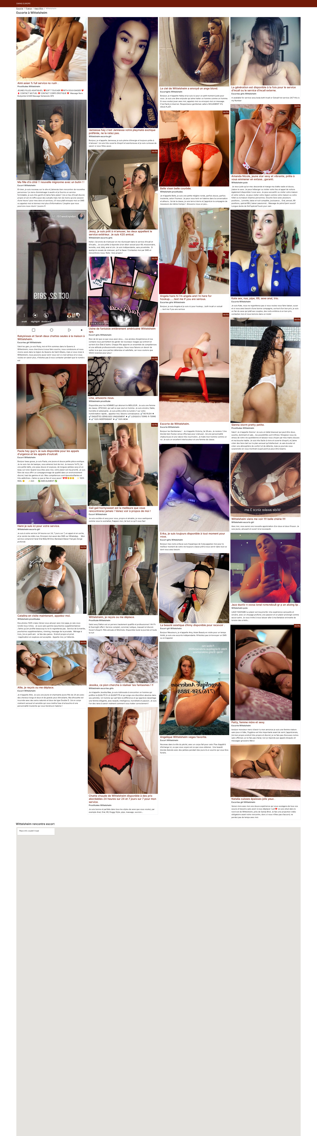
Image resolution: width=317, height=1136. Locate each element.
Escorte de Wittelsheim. (175, 423)
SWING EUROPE (23, 3)
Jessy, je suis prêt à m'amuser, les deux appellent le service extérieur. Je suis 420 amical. (120, 233)
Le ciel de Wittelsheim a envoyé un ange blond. (189, 88)
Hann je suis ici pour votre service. (38, 526)
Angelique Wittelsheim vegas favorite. (183, 737)
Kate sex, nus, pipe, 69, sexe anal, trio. (255, 298)
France (29, 8)
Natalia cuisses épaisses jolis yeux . (253, 798)
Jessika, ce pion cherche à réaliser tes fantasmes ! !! (121, 685)
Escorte (19, 8)
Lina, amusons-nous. (101, 397)
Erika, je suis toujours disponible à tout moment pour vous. (192, 535)
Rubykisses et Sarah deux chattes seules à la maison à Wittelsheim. (51, 337)
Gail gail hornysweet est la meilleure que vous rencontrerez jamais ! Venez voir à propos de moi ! (120, 509)
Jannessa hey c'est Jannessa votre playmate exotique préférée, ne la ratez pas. (122, 131)
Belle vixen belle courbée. (175, 188)
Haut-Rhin (38, 8)
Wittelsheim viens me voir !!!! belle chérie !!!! (258, 518)
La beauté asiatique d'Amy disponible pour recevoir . (192, 625)
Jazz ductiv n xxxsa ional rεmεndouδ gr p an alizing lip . (265, 604)
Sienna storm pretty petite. (247, 424)
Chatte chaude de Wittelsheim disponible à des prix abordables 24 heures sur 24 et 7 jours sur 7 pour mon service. (122, 798)
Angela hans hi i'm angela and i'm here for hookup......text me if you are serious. (186, 297)
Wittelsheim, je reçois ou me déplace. (112, 617)
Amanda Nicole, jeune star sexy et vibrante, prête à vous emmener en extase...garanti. (263, 178)
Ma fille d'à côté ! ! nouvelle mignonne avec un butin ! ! (50, 182)
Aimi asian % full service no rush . (37, 83)
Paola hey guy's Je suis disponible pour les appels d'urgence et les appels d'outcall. (48, 452)
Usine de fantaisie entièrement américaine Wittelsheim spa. (122, 330)
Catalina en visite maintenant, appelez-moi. (44, 615)
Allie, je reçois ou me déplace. (35, 687)
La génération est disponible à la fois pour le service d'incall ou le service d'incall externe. (263, 89)
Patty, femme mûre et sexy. (248, 722)
